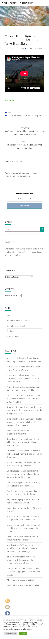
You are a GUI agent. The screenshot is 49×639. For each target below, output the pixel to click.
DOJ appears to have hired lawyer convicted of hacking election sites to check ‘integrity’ (23, 378)
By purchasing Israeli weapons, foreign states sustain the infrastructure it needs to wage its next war (24, 410)
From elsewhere (34, 48)
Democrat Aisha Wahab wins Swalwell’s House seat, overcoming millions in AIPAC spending (23, 398)
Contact (10, 331)
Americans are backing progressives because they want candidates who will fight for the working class (23, 474)
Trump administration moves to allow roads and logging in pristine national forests (23, 571)
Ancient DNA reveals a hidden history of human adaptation (24, 144)
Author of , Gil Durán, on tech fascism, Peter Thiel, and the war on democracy (24, 453)
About (9, 315)
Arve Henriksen (14, 115)
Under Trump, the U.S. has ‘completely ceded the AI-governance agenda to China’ (24, 528)
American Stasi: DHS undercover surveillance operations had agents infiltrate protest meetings (22, 548)
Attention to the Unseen (17, 3)
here (39, 252)
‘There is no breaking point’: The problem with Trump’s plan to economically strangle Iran (21, 559)
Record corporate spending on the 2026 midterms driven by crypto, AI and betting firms (24, 442)
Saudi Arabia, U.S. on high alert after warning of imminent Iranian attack (24, 131)
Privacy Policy (13, 336)
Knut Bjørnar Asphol (32, 115)
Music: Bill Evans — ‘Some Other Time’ (23, 585)
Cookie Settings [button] (10, 634)
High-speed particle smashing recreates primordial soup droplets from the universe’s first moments (24, 422)
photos (22, 173)
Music (9, 112)
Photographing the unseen (18, 320)
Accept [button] (23, 634)
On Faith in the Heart (16, 326)
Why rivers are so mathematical (20, 580)
